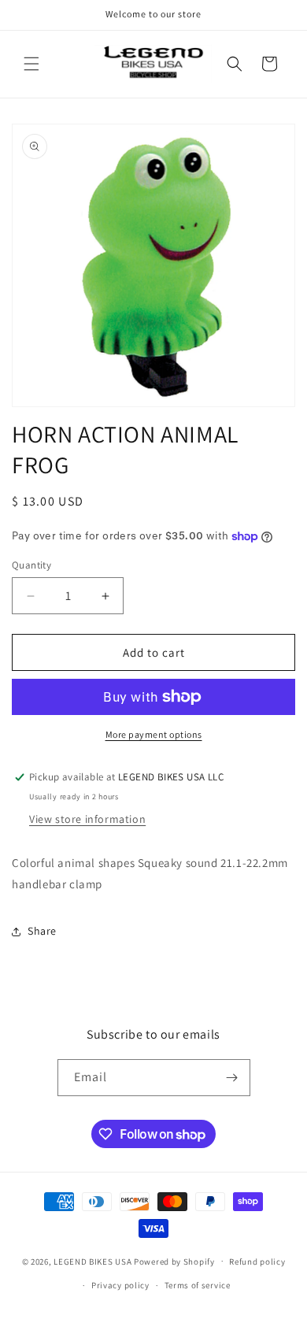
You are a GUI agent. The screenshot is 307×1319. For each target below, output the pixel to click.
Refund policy (257, 1261)
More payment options (153, 734)
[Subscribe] (232, 1077)
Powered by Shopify (174, 1260)
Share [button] (42, 931)
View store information (87, 819)
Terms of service (198, 1285)
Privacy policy (120, 1285)
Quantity (31, 565)
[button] (31, 63)
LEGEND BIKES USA (92, 1260)
